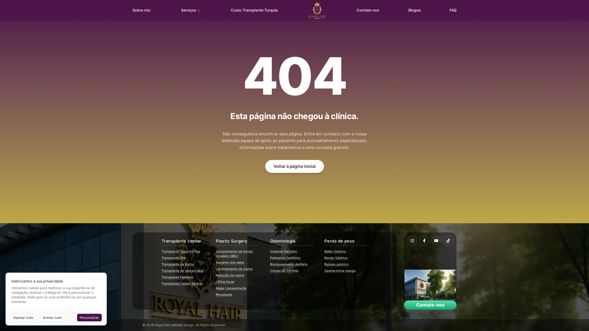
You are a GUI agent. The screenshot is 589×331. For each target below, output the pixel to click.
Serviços (188, 10)
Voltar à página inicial (295, 166)
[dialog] (56, 299)
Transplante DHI (174, 258)
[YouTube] (436, 240)
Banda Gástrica (335, 258)
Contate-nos (368, 10)
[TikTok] (448, 240)
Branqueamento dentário (288, 264)
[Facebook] (424, 240)
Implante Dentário (283, 251)
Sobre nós (141, 10)
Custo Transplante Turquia (254, 10)
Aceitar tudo (52, 317)
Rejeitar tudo (23, 317)
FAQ (453, 10)
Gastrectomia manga (340, 271)
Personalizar (89, 317)
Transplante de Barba (178, 264)
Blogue (414, 10)
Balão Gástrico (335, 251)
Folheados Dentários (285, 258)
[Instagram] (412, 240)
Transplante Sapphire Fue (181, 251)
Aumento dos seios (230, 262)
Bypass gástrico (336, 264)
